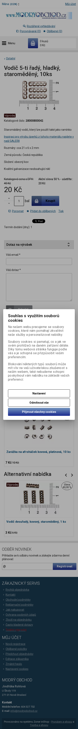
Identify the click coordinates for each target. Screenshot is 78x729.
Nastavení (39, 393)
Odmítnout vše (39, 402)
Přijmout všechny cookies (39, 411)
